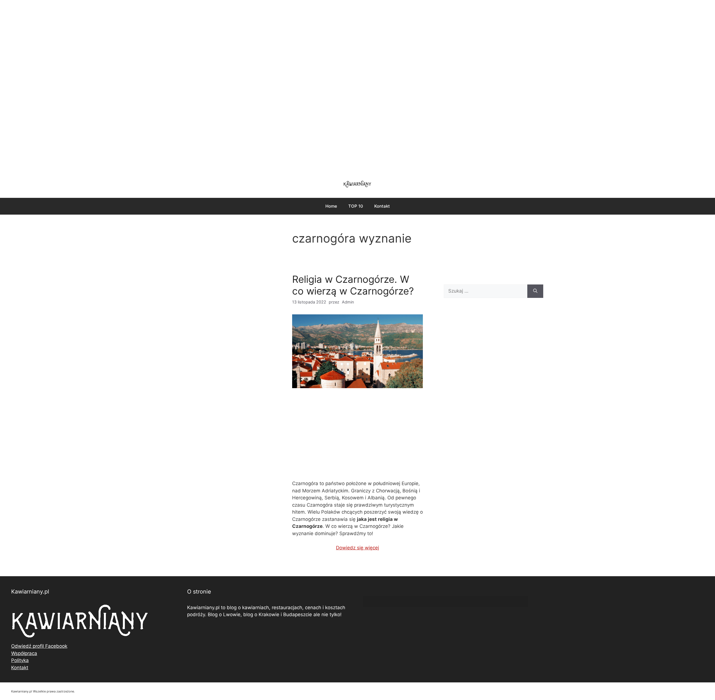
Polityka (20, 660)
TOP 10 (355, 206)
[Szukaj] (535, 291)
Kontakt (382, 206)
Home (331, 206)
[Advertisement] (357, 86)
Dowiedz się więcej (357, 547)
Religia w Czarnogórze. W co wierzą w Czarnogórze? (353, 285)
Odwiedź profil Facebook (39, 646)
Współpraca (24, 653)
